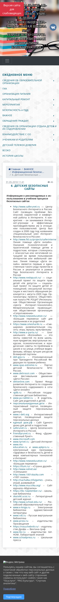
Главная (15, 169)
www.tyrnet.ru (21, 441)
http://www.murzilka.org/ (27, 485)
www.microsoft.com (24, 439)
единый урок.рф (22, 422)
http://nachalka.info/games (28, 480)
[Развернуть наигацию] (7, 60)
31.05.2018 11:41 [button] (15, 182)
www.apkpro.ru (40, 447)
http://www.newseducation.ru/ (30, 315)
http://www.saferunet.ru (26, 206)
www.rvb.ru (19, 515)
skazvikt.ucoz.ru (21, 496)
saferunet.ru (20, 428)
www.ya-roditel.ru (23, 397)
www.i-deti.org (21, 414)
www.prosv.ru (20, 520)
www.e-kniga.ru (21, 507)
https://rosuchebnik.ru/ (26, 526)
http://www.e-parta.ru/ (25, 332)
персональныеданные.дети (28, 403)
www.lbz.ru (19, 531)
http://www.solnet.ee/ (25, 469)
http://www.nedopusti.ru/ (27, 277)
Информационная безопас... (28, 171)
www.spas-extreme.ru (25, 365)
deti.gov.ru (19, 357)
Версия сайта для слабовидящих (11, 9)
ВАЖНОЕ (29, 169)
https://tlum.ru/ (21, 466)
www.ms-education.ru (20, 446)
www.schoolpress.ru (24, 537)
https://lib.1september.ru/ (27, 490)
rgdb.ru (17, 392)
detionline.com (21, 381)
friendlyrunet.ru (22, 433)
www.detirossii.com (24, 373)
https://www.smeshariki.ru (27, 324)
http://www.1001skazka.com (28, 474)
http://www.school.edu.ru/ (27, 501)
